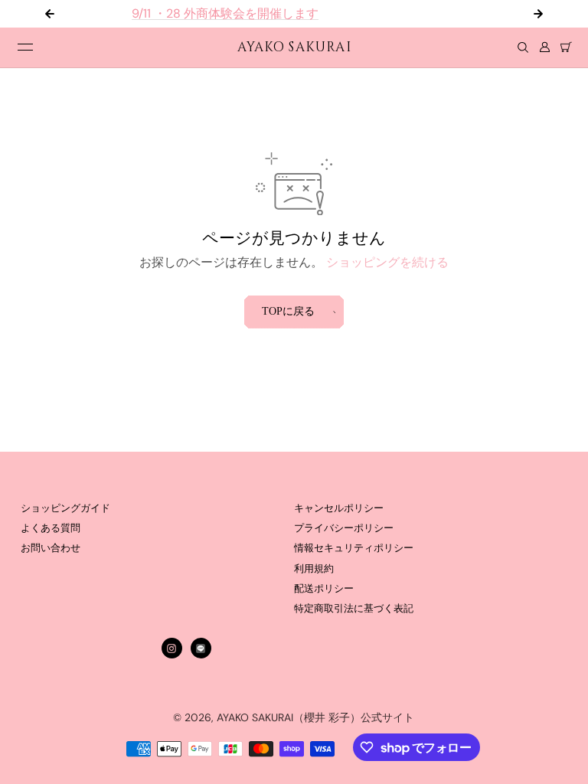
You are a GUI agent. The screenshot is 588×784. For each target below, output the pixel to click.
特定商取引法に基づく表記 (353, 608)
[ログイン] (544, 47)
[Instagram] (171, 648)
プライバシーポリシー (344, 528)
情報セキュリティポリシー (353, 548)
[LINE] (200, 648)
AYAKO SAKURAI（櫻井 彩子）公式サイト (315, 717)
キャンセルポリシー (339, 508)
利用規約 (314, 569)
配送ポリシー (324, 588)
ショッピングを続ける (387, 262)
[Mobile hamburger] (25, 47)
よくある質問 (50, 528)
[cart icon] (566, 47)
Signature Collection (510, 13)
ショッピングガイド (65, 508)
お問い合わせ (50, 548)
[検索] (523, 47)
